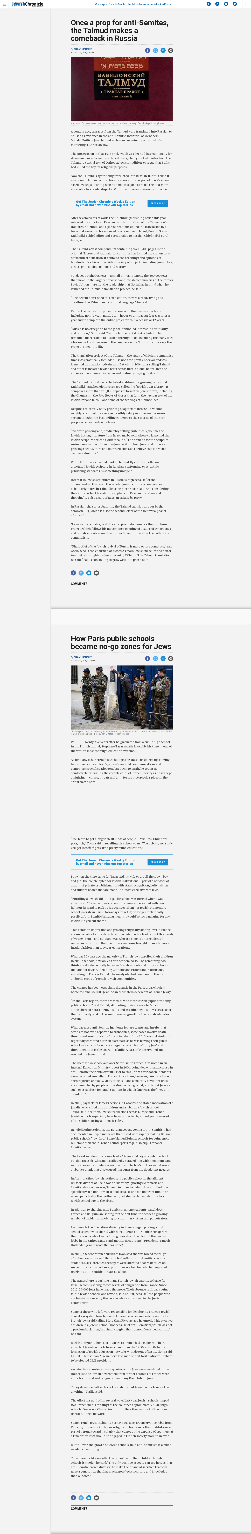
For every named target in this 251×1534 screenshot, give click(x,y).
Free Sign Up (158, 203)
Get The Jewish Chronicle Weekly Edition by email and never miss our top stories (105, 203)
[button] (246, 4)
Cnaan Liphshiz (83, 49)
